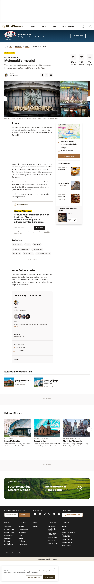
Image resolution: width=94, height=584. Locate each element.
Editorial (22, 522)
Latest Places (9, 529)
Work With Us (52, 543)
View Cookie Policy (32, 572)
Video (21, 538)
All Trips (35, 526)
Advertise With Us (68, 532)
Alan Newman (14, 76)
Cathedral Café (40, 441)
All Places (7, 526)
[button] (73, 57)
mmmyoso (17, 324)
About (64, 526)
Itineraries (22, 532)
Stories (21, 526)
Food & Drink (23, 529)
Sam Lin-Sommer (21, 384)
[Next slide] (89, 98)
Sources (16, 359)
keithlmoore (43, 324)
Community (52, 522)
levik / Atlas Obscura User (50, 118)
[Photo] (75, 171)
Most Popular (9, 532)
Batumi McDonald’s (12, 441)
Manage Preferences (34, 577)
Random (7, 538)
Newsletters (23, 544)
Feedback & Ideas (52, 529)
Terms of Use (18, 233)
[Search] (90, 26)
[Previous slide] (4, 98)
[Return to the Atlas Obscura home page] (13, 26)
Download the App (73, 514)
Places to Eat (8, 535)
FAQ (63, 529)
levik (36, 324)
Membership (52, 526)
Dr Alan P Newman (20, 310)
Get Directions (69, 156)
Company (66, 522)
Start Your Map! (78, 36)
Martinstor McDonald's (72, 441)
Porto (15, 130)
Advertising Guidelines (66, 535)
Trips (35, 522)
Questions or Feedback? (47, 559)
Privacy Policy (47, 232)
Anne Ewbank (49, 386)
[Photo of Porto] (62, 217)
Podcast (22, 541)
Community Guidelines (52, 533)
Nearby (7, 541)
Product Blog (52, 537)
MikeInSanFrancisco (28, 324)
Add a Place (8, 544)
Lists (20, 535)
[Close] (55, 568)
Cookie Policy (67, 542)
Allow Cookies (49, 577)
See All (16, 326)
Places (7, 522)
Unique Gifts (52, 540)
